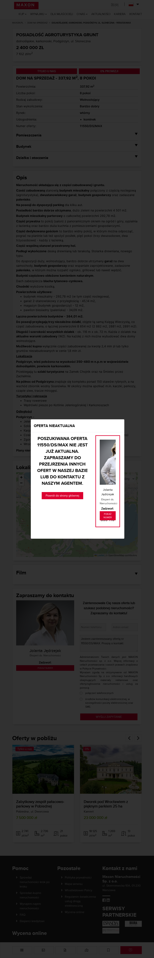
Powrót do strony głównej (62, 495)
